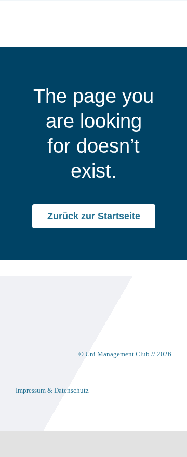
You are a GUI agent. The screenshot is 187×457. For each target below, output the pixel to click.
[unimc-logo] (53, 16)
